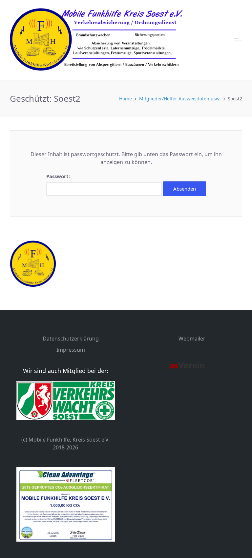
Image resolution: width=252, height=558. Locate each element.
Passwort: (58, 176)
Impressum (70, 349)
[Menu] (238, 40)
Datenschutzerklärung (71, 338)
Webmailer (191, 338)
